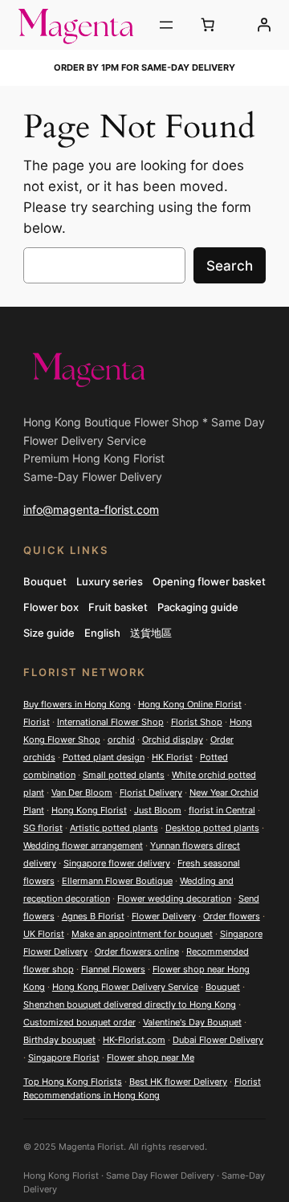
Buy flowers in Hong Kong (77, 704)
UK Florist (43, 933)
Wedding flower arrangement (83, 845)
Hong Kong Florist (89, 810)
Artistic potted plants (114, 827)
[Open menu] (166, 25)
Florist (36, 721)
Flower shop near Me (150, 1057)
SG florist (43, 827)
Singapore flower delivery (116, 863)
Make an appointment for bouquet (142, 933)
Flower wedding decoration (174, 898)
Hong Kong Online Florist (190, 704)
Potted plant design (103, 757)
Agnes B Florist (93, 916)
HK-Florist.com (134, 1039)
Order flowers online (137, 951)
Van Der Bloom (81, 792)
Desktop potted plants (212, 827)
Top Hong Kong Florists (72, 1081)
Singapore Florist (64, 1057)
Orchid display (172, 739)
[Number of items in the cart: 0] (208, 25)
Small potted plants (124, 774)
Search (229, 266)
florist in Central (222, 810)
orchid (121, 739)
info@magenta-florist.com (91, 509)
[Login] (263, 25)
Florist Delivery (151, 792)
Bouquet (223, 986)
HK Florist (172, 757)
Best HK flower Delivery (178, 1081)
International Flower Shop (110, 721)
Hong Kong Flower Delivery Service (125, 986)
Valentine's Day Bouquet (192, 1022)
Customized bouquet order (79, 1022)
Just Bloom (157, 810)
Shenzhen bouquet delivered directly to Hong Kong (129, 1004)
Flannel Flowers (113, 969)
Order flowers (231, 916)
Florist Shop (196, 721)
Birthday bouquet (59, 1039)
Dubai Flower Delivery (218, 1039)
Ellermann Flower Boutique (117, 880)
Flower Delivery (164, 916)
